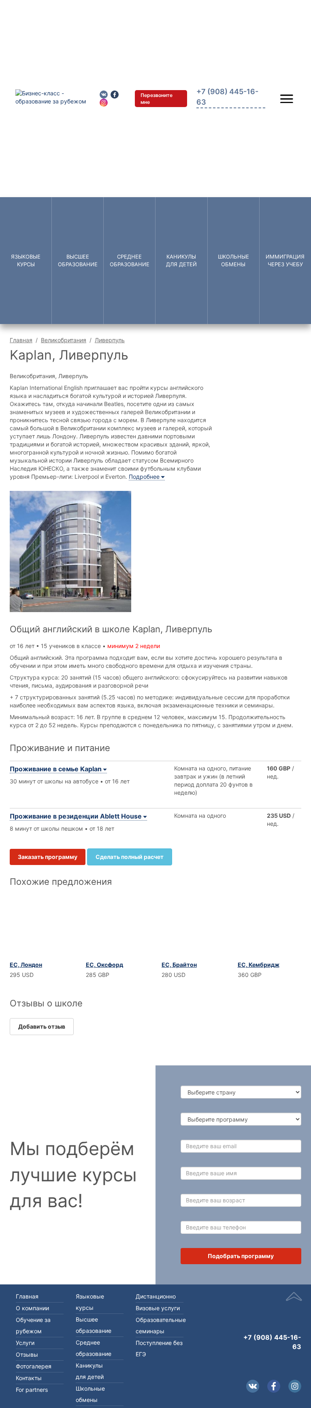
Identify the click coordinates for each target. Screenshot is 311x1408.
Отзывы (27, 1354)
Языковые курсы (25, 260)
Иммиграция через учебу (285, 260)
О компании (32, 1308)
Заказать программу (47, 856)
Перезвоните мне (157, 98)
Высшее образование (78, 260)
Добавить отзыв (41, 1026)
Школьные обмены (233, 260)
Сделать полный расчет (130, 856)
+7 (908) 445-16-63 (272, 1342)
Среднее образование (129, 260)
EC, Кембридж (258, 964)
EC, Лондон (26, 964)
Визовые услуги (158, 1308)
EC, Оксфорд (104, 964)
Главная (21, 340)
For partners (32, 1389)
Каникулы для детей (181, 260)
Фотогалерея (33, 1366)
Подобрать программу (241, 1255)
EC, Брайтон (179, 964)
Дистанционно (156, 1296)
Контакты (29, 1377)
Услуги (25, 1342)
